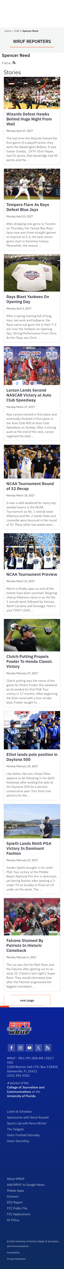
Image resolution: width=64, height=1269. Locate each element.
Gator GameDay (18, 1141)
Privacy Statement (16, 1258)
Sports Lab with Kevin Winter (27, 1123)
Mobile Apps (15, 1190)
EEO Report (15, 1202)
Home (8, 30)
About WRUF (16, 1179)
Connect (12, 1196)
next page (27, 1000)
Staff (16, 30)
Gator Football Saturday (23, 1135)
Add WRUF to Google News (25, 1184)
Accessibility (13, 1252)
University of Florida (21, 1096)
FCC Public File (17, 1208)
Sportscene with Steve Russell (28, 1117)
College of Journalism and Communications (25, 1089)
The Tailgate (15, 1129)
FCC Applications (18, 1214)
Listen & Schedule (19, 1111)
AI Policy (13, 1220)
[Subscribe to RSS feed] (14, 63)
